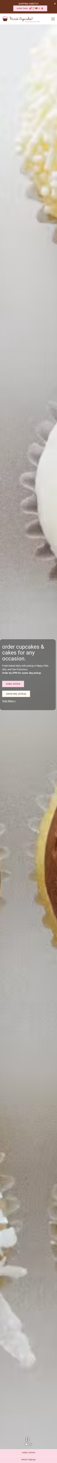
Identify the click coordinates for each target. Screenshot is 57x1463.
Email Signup (28, 1459)
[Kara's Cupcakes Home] (21, 19)
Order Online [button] (28, 1452)
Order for (12, 701)
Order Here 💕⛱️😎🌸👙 (30, 8)
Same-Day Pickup (16, 711)
